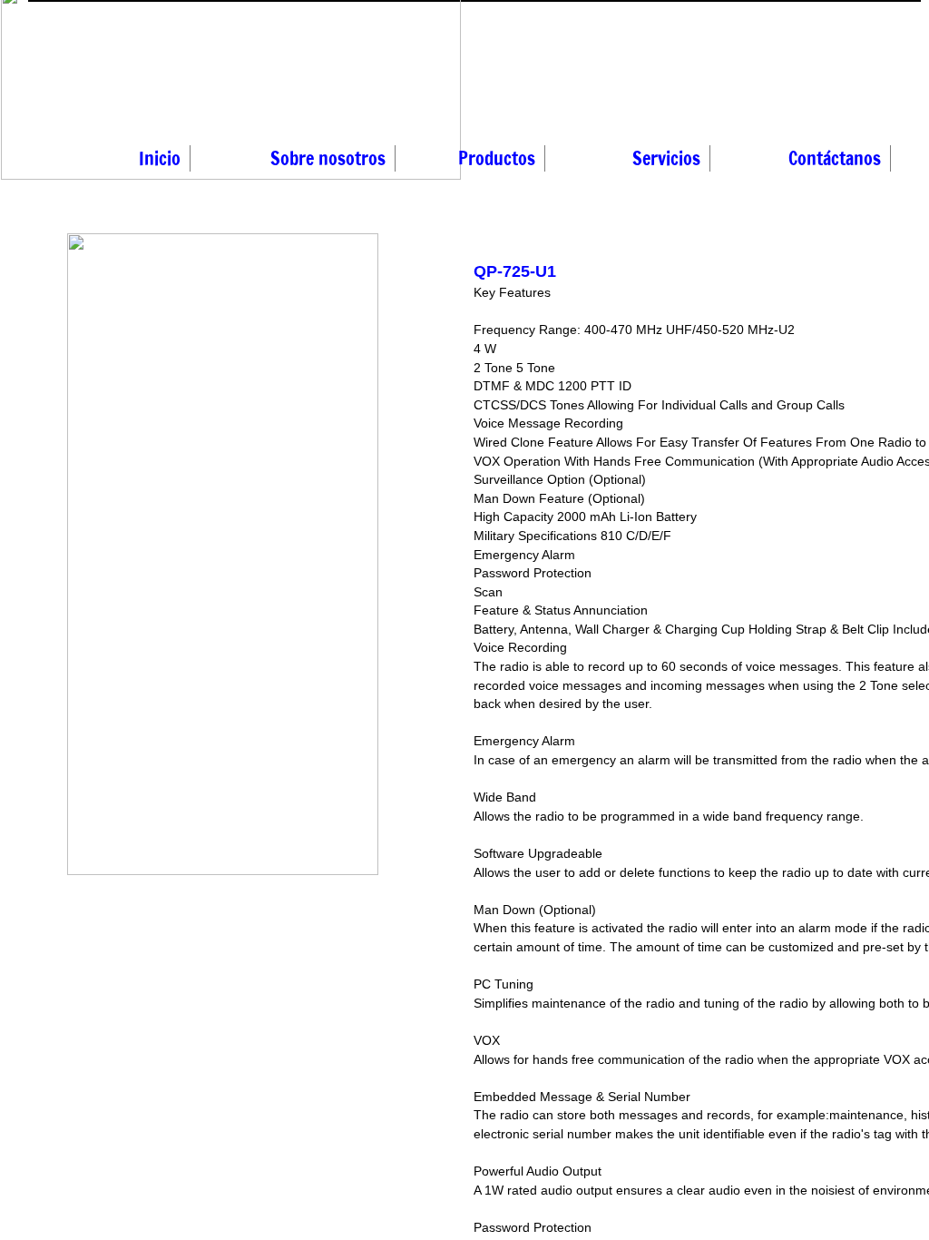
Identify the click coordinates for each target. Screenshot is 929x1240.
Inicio (160, 158)
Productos (496, 158)
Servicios (666, 158)
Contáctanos (834, 158)
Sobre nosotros (328, 158)
